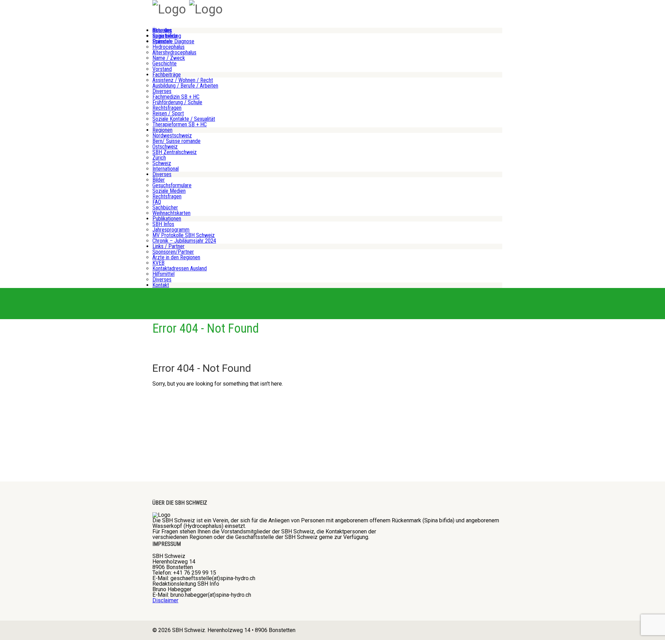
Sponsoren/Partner (173, 252)
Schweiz (161, 163)
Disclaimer (165, 600)
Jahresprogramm (170, 229)
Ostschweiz (165, 146)
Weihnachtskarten (171, 213)
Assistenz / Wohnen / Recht (182, 80)
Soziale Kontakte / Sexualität (183, 119)
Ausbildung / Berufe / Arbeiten (185, 85)
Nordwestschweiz (172, 135)
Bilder (158, 180)
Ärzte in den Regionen (176, 257)
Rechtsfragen (166, 108)
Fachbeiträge (166, 74)
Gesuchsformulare (172, 185)
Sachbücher (165, 207)
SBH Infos (163, 224)
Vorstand (162, 69)
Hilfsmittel (163, 274)
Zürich (159, 157)
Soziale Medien (169, 191)
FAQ (156, 202)
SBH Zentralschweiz (174, 152)
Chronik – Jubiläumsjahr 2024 (184, 240)
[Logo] (169, 9)
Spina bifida (164, 36)
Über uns (161, 30)
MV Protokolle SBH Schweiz (183, 235)
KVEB (158, 263)
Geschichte (164, 63)
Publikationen (166, 218)
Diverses (161, 91)
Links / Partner (168, 246)
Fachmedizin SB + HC (176, 96)
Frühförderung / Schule (177, 102)
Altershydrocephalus (174, 52)
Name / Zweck (168, 58)
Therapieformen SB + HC (179, 124)
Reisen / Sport (168, 113)
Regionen (162, 130)
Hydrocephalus (168, 47)
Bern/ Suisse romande (176, 141)
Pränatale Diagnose (173, 41)
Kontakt (160, 285)
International (165, 168)
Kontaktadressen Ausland (179, 268)
